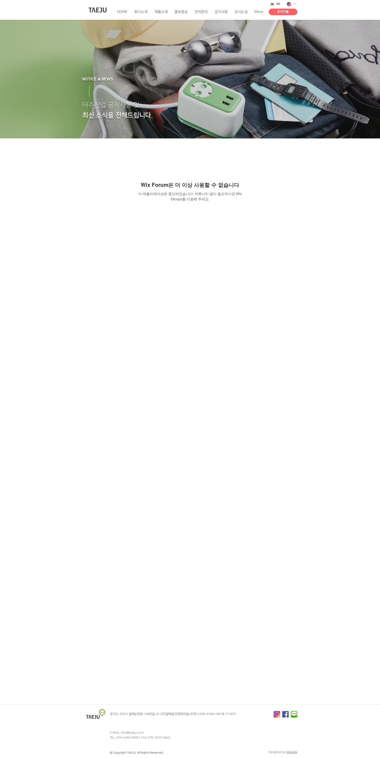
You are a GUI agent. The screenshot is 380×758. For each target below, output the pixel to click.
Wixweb (292, 752)
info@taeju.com (132, 732)
